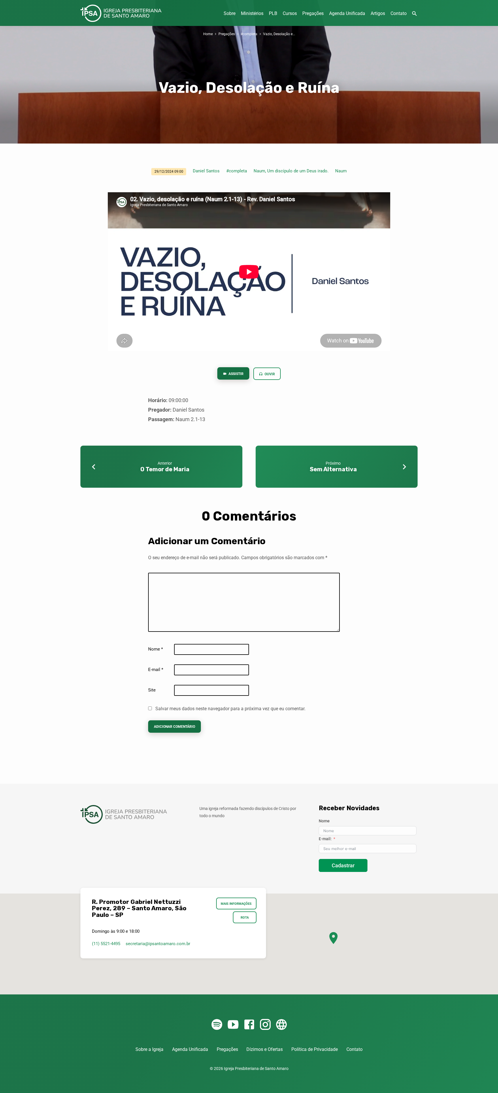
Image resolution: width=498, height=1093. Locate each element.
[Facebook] (249, 1024)
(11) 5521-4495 (106, 943)
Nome (155, 649)
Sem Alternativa (333, 469)
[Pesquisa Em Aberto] (414, 13)
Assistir (236, 374)
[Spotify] (216, 1024)
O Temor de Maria (164, 469)
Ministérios (252, 13)
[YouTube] (233, 1024)
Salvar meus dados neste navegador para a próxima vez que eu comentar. (230, 708)
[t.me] (281, 1024)
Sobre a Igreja (149, 1049)
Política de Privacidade (314, 1049)
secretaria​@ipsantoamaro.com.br (158, 943)
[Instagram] (265, 1024)
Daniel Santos (206, 171)
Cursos (290, 13)
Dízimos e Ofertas (264, 1049)
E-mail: (325, 838)
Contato (399, 13)
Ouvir (269, 374)
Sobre (229, 13)
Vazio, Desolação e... (279, 34)
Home (208, 34)
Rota (245, 917)
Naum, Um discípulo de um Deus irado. (291, 171)
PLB (273, 13)
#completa (249, 34)
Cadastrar (343, 865)
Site (152, 690)
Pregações (313, 13)
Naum (341, 171)
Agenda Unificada (347, 13)
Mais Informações (236, 904)
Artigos (378, 13)
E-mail (155, 669)
